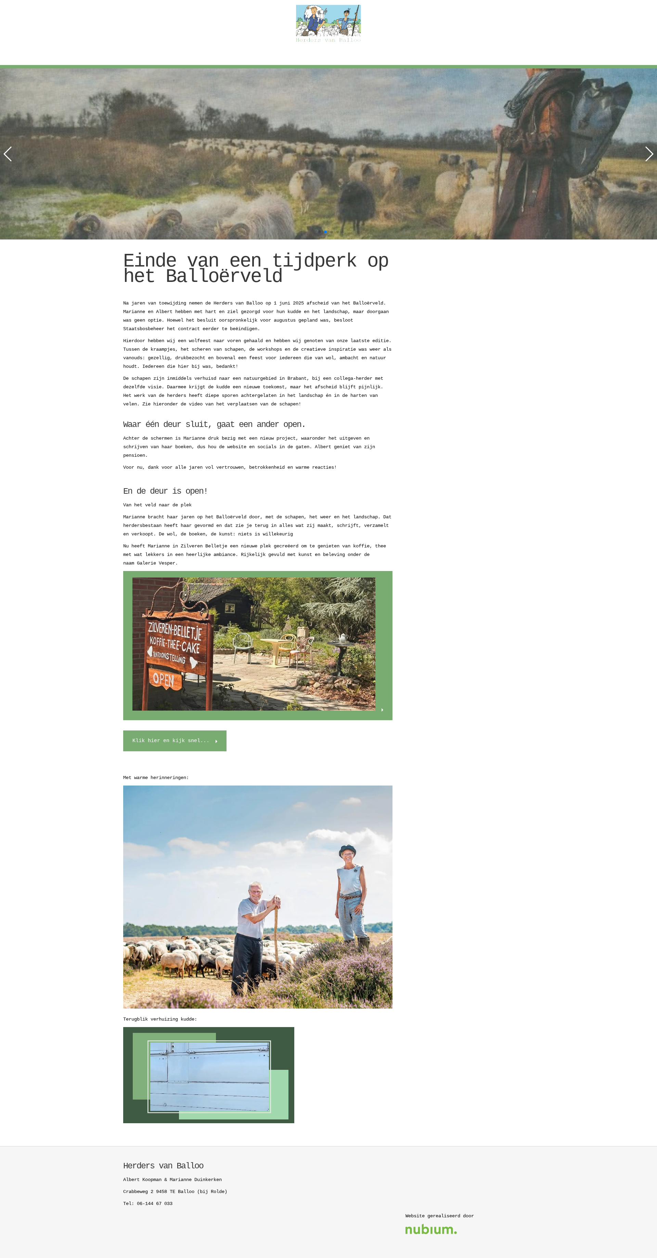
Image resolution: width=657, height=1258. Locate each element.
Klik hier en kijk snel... (170, 741)
